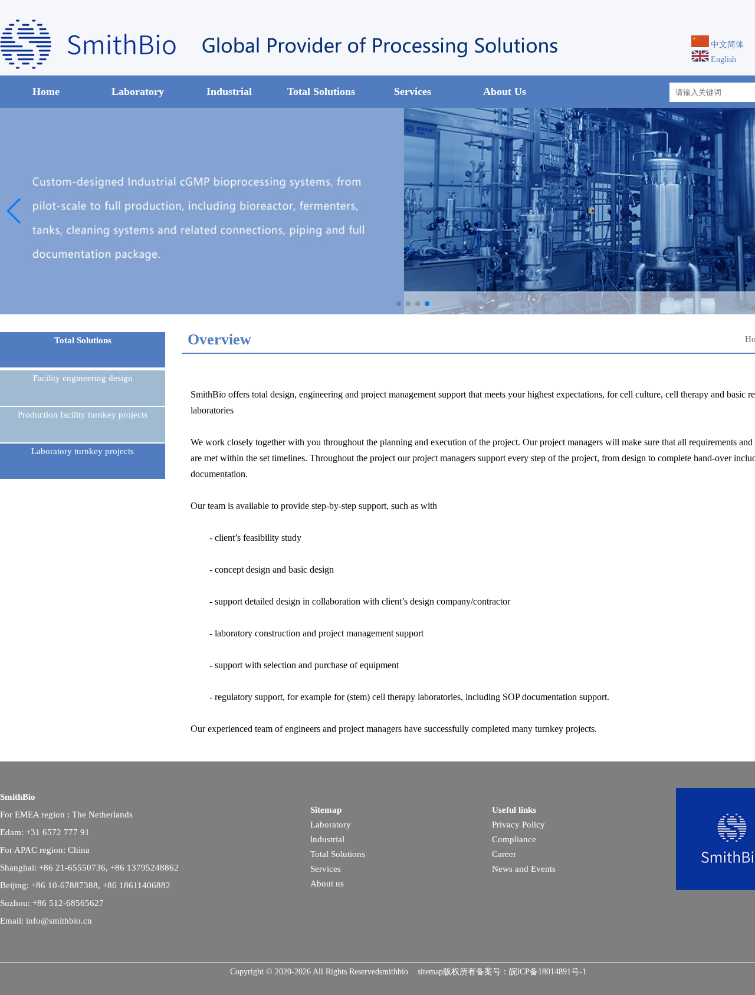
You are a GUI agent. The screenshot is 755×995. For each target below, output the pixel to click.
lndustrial (327, 839)
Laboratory (137, 91)
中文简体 (727, 44)
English (723, 59)
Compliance (514, 839)
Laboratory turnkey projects (82, 451)
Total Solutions (321, 91)
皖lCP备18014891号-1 (547, 971)
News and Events (524, 869)
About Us (504, 91)
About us (327, 883)
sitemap (430, 971)
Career (504, 854)
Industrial (229, 91)
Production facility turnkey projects (82, 414)
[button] (398, 303)
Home (46, 91)
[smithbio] (295, 67)
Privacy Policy (518, 824)
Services (412, 91)
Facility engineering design (83, 378)
